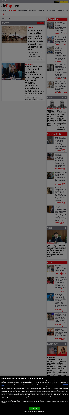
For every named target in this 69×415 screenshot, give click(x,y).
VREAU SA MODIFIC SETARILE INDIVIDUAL (34, 411)
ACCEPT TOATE (34, 408)
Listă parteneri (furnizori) (7, 404)
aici (12, 393)
